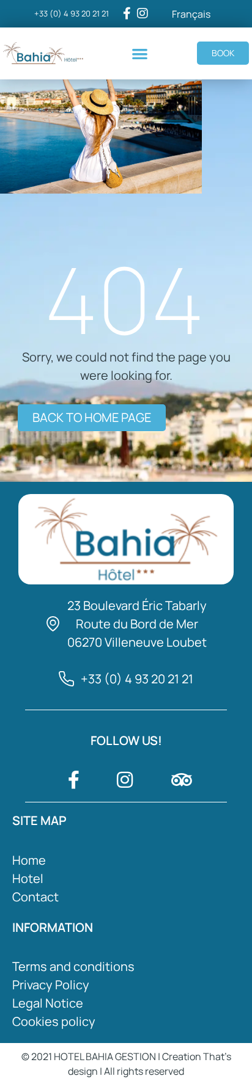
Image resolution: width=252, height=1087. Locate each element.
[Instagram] (142, 13)
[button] (140, 53)
